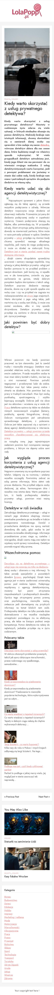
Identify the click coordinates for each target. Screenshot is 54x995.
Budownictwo (10, 900)
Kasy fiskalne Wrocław (16, 876)
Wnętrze (8, 975)
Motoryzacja (10, 924)
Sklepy (7, 873)
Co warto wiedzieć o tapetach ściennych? (24, 714)
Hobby (7, 910)
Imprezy (8, 914)
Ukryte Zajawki (11, 965)
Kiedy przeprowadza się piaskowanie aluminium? (22, 683)
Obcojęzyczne (11, 931)
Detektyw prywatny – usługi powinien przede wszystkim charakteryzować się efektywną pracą (27, 435)
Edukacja (8, 907)
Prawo (7, 937)
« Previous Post (11, 796)
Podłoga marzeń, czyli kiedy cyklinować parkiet (23, 768)
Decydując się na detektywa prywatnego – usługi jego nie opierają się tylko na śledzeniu (27, 565)
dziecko (44, 145)
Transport (9, 958)
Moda (7, 920)
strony (30, 295)
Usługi (15, 99)
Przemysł (8, 941)
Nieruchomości (11, 927)
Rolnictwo (9, 944)
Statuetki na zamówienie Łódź (20, 841)
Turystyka (8, 961)
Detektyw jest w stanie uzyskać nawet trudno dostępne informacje (27, 253)
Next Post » (44, 796)
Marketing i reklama (14, 917)
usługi (19, 238)
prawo (18, 577)
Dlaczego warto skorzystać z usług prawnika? (26, 650)
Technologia (10, 954)
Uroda (7, 968)
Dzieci (7, 903)
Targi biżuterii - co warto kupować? (21, 744)
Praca (7, 99)
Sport (7, 951)
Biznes (7, 897)
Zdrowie (8, 978)
